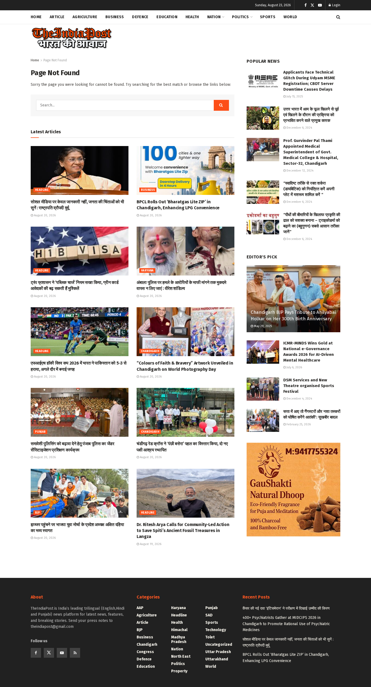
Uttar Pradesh (218, 652)
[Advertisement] (241, 37)
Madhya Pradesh (178, 639)
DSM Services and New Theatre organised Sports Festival (308, 386)
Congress (145, 652)
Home (36, 17)
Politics (240, 17)
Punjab (40, 431)
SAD (209, 615)
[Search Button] (338, 17)
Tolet (210, 637)
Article (57, 17)
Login (335, 5)
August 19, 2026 (150, 544)
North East (180, 656)
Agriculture (85, 17)
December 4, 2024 (299, 398)
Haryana (147, 270)
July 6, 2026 (294, 367)
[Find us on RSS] (75, 653)
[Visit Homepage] (71, 38)
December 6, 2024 (299, 127)
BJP (37, 512)
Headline (42, 190)
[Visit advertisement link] (293, 489)
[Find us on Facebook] (305, 5)
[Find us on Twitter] (312, 5)
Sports (267, 17)
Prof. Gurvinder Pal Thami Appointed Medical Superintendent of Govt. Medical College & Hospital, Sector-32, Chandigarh (310, 152)
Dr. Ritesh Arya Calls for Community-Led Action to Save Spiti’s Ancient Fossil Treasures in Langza (183, 530)
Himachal (179, 630)
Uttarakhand (216, 659)
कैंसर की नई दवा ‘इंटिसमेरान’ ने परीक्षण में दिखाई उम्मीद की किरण (286, 608)
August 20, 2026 (44, 215)
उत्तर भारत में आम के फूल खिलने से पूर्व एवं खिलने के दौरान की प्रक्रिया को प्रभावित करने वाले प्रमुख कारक (311, 115)
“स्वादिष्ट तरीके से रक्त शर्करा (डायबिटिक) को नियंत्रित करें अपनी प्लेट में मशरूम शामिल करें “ (308, 189)
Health (192, 17)
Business (114, 17)
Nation (214, 17)
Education (166, 17)
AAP (140, 608)
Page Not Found (55, 60)
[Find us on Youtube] (320, 5)
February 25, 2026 (298, 424)
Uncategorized (218, 644)
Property (179, 671)
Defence (140, 17)
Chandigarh (150, 351)
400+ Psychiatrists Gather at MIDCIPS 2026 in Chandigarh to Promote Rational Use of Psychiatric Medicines (286, 623)
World (290, 17)
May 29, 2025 (262, 326)
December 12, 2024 (299, 170)
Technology (215, 630)
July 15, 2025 (294, 96)
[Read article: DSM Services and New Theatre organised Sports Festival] (263, 389)
